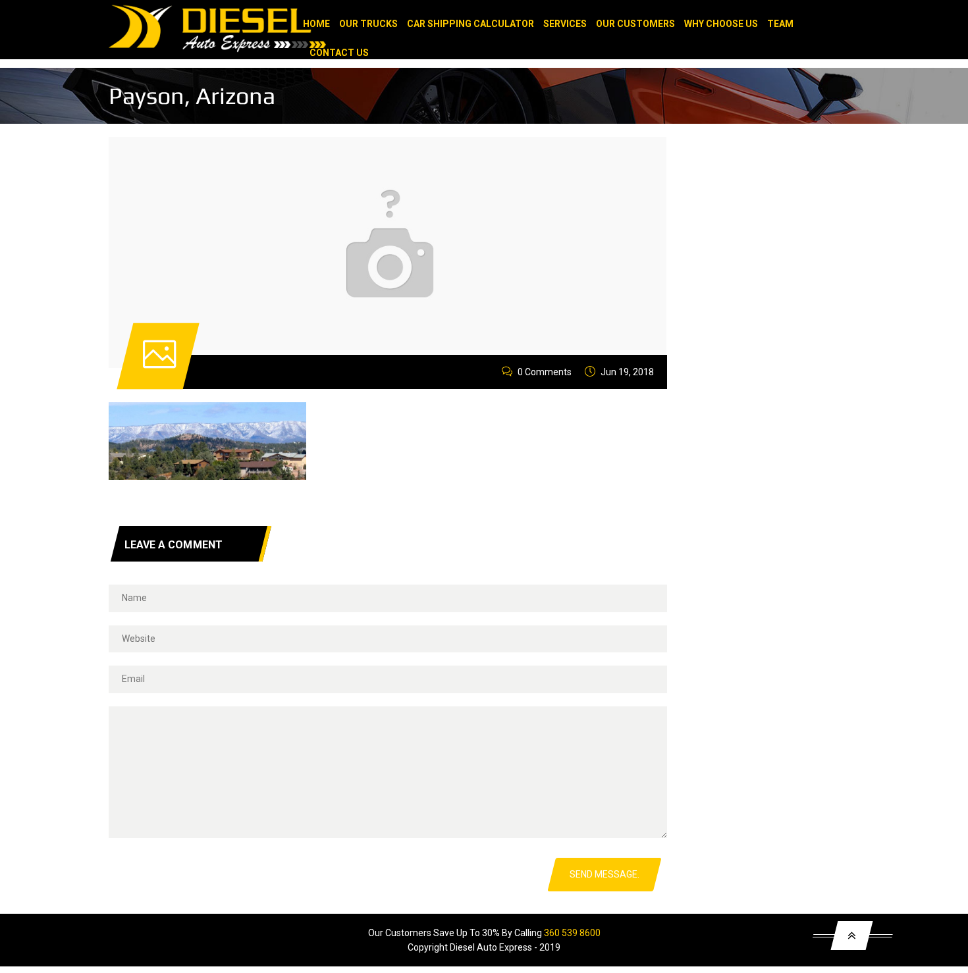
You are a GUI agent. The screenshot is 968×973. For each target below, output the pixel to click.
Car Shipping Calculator (470, 23)
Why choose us (721, 23)
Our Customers (635, 23)
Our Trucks (368, 23)
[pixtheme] (273, 34)
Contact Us (339, 52)
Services (565, 23)
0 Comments (545, 372)
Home (316, 23)
